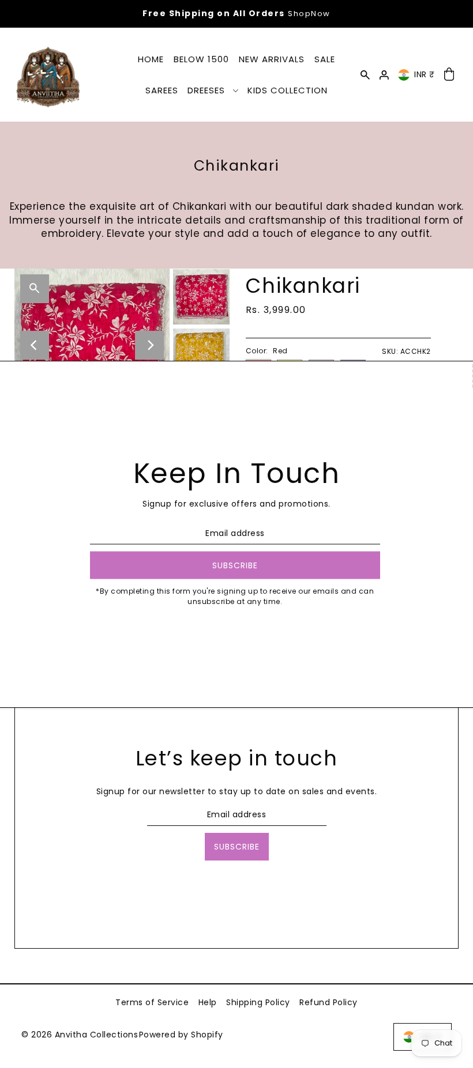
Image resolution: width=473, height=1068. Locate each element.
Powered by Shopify (181, 1034)
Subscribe (237, 846)
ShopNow (309, 13)
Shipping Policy (258, 1002)
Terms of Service (152, 1002)
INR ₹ (424, 74)
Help (207, 1002)
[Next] (149, 345)
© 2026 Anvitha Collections (79, 1034)
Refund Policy (328, 1002)
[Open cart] (449, 74)
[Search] (365, 74)
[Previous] (34, 345)
